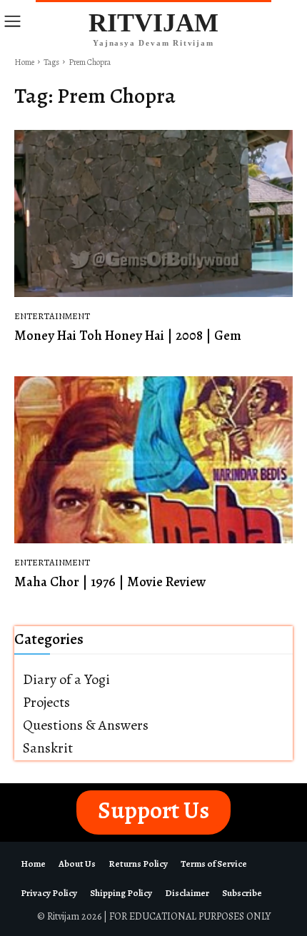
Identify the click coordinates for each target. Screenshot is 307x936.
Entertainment (52, 316)
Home (24, 62)
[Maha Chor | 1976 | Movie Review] (153, 459)
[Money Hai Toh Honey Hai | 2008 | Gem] (153, 213)
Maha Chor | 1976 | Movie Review (110, 582)
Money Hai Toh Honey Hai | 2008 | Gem (127, 335)
